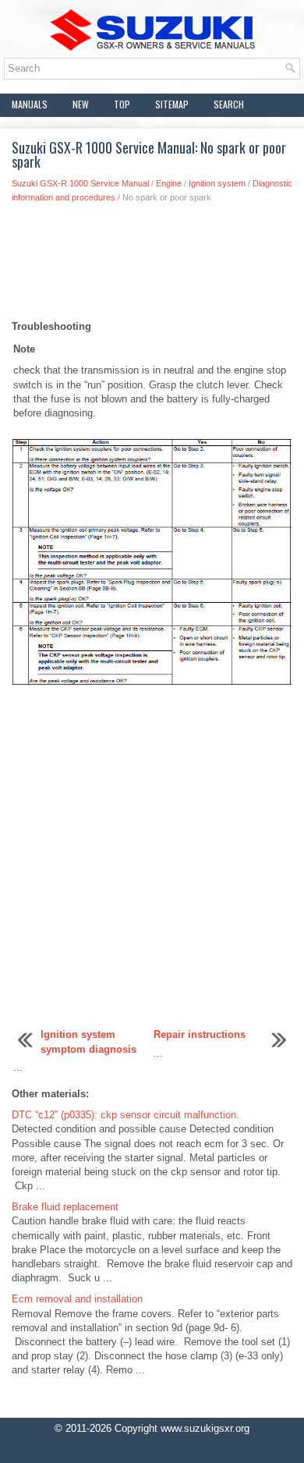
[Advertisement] (152, 266)
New (80, 104)
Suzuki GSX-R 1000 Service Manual (80, 183)
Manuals (30, 104)
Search (229, 104)
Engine (169, 183)
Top (122, 104)
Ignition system (217, 183)
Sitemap (172, 104)
